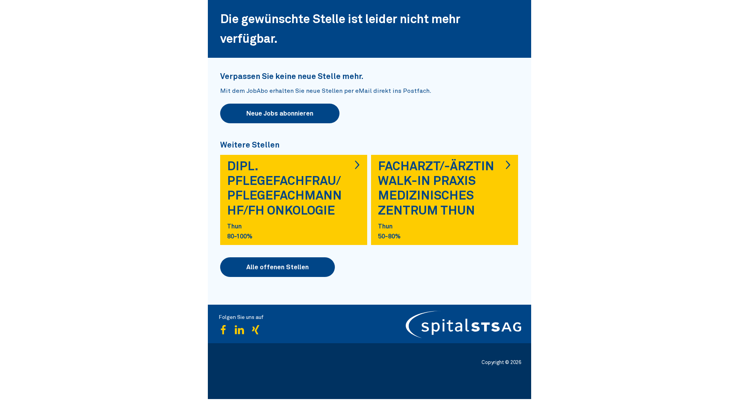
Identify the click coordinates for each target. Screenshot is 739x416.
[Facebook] (223, 330)
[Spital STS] (465, 324)
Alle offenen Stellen (277, 267)
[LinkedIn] (239, 330)
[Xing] (255, 330)
